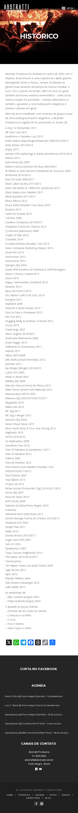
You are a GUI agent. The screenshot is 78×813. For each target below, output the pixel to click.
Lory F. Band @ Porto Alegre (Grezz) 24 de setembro (32, 705)
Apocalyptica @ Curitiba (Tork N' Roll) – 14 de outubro (33, 723)
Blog (48, 798)
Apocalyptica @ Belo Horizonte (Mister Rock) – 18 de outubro (36, 732)
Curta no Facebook (38, 669)
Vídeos (66, 795)
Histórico (24, 795)
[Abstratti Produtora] (36, 803)
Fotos (53, 795)
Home (10, 795)
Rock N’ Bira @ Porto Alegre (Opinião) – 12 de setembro (34, 696)
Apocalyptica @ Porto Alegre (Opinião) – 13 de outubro (33, 714)
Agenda (40, 795)
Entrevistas (33, 798)
